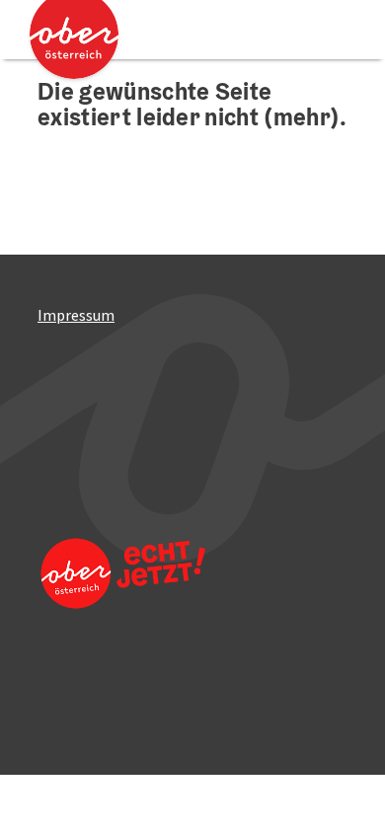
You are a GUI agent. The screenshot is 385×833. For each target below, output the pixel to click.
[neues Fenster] (121, 600)
